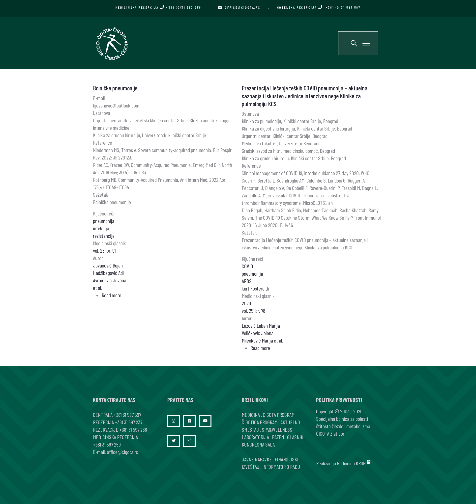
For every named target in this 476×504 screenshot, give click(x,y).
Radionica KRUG (351, 463)
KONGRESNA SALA (258, 444)
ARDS (247, 281)
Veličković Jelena (257, 333)
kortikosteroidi (255, 288)
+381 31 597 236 (133, 429)
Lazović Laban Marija (261, 325)
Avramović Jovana (109, 280)
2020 (246, 303)
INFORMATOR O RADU (281, 466)
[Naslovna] (111, 43)
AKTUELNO (290, 422)
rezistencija (104, 235)
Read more (111, 295)
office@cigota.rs (243, 7)
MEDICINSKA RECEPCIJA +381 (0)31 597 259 (158, 7)
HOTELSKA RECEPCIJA (318, 7)
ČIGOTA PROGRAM (279, 414)
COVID (247, 266)
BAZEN (278, 437)
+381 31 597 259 (107, 444)
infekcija (101, 228)
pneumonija (103, 220)
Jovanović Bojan (108, 265)
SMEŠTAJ (250, 429)
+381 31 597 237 (128, 422)
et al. (97, 287)
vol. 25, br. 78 (253, 310)
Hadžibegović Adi (108, 272)
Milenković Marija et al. (262, 340)
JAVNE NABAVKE (257, 459)
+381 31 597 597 (127, 414)
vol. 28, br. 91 (104, 250)
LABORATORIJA (255, 437)
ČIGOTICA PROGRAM (259, 422)
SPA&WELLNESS (277, 429)
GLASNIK (295, 437)
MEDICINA (251, 414)
